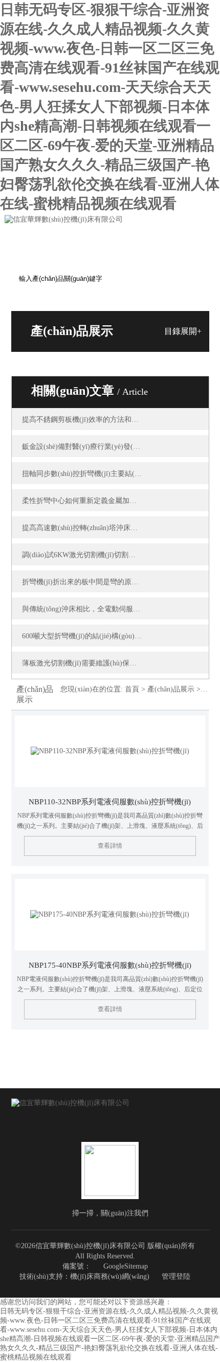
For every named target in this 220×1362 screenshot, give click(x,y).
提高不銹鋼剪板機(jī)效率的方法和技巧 (82, 419)
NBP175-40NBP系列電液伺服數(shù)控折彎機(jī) (110, 965)
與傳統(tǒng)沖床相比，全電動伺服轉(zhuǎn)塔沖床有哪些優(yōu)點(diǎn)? (82, 609)
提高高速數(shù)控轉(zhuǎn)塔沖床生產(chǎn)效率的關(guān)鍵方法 (82, 528)
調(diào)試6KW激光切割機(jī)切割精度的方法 (82, 555)
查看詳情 (110, 845)
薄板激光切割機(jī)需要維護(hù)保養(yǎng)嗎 (82, 663)
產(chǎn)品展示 (170, 689)
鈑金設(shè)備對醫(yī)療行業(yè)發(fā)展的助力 (82, 446)
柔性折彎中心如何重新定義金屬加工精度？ (82, 501)
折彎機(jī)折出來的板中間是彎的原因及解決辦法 (82, 582)
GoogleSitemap (125, 1266)
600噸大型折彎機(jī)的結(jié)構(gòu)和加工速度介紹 (82, 636)
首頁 (132, 689)
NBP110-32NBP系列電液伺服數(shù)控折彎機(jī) (110, 802)
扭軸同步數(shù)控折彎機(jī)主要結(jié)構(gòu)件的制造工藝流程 (82, 473)
